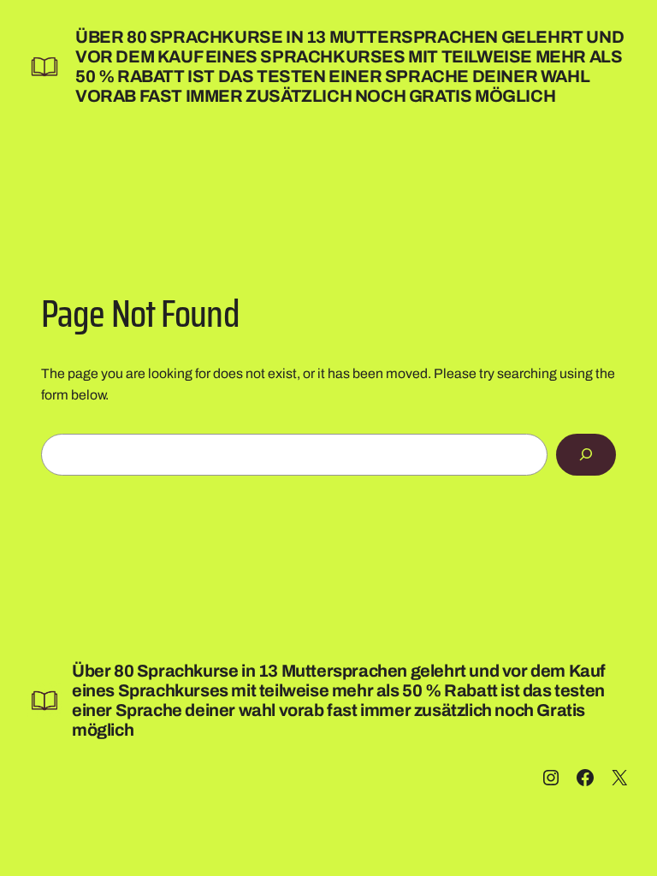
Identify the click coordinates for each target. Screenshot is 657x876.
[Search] (586, 455)
